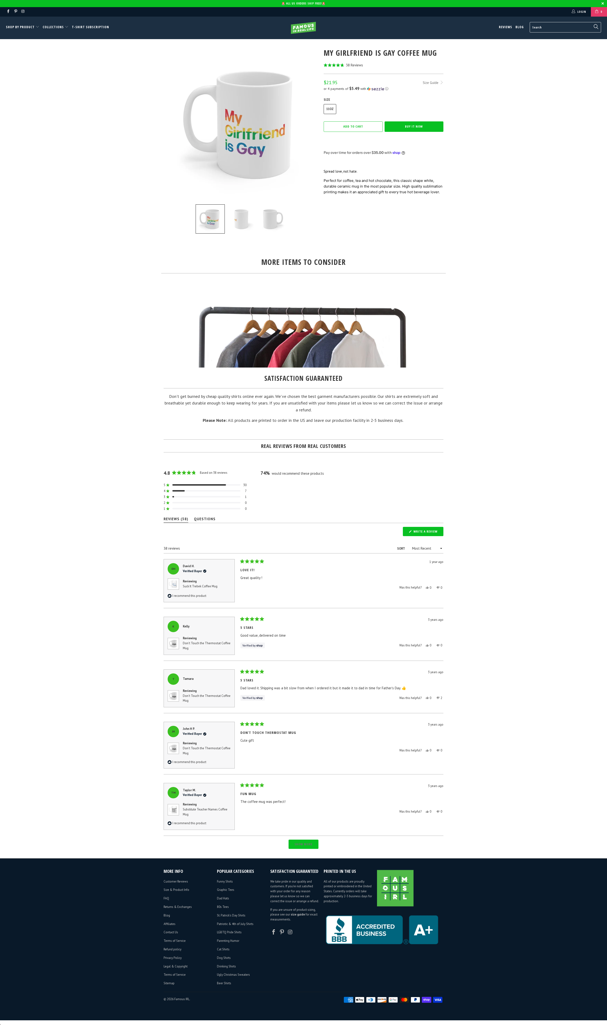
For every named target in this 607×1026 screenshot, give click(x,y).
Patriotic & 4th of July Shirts (235, 924)
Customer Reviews (176, 881)
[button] (383, 65)
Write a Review (428, 532)
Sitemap (169, 983)
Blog (519, 27)
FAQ (166, 898)
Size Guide (431, 82)
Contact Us (171, 932)
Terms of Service (175, 941)
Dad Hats (223, 898)
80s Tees (223, 907)
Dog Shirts (224, 958)
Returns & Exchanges (178, 907)
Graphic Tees (225, 890)
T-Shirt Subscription (90, 27)
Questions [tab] (205, 520)
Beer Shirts (224, 983)
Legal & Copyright (176, 966)
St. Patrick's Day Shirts (231, 915)
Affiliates (169, 924)
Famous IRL (181, 999)
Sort (401, 549)
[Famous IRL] (303, 28)
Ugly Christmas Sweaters (233, 975)
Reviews (505, 27)
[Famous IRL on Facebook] (8, 12)
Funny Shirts (225, 881)
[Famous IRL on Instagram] (23, 12)
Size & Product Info (176, 890)
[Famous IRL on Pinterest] (15, 12)
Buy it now (414, 126)
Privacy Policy (173, 958)
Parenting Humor (228, 941)
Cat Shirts (223, 949)
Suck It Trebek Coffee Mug (200, 586)
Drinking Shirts (226, 966)
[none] (210, 219)
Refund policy (172, 949)
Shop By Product (21, 27)
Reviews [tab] (176, 520)
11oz (330, 109)
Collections (53, 27)
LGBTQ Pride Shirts (229, 932)
